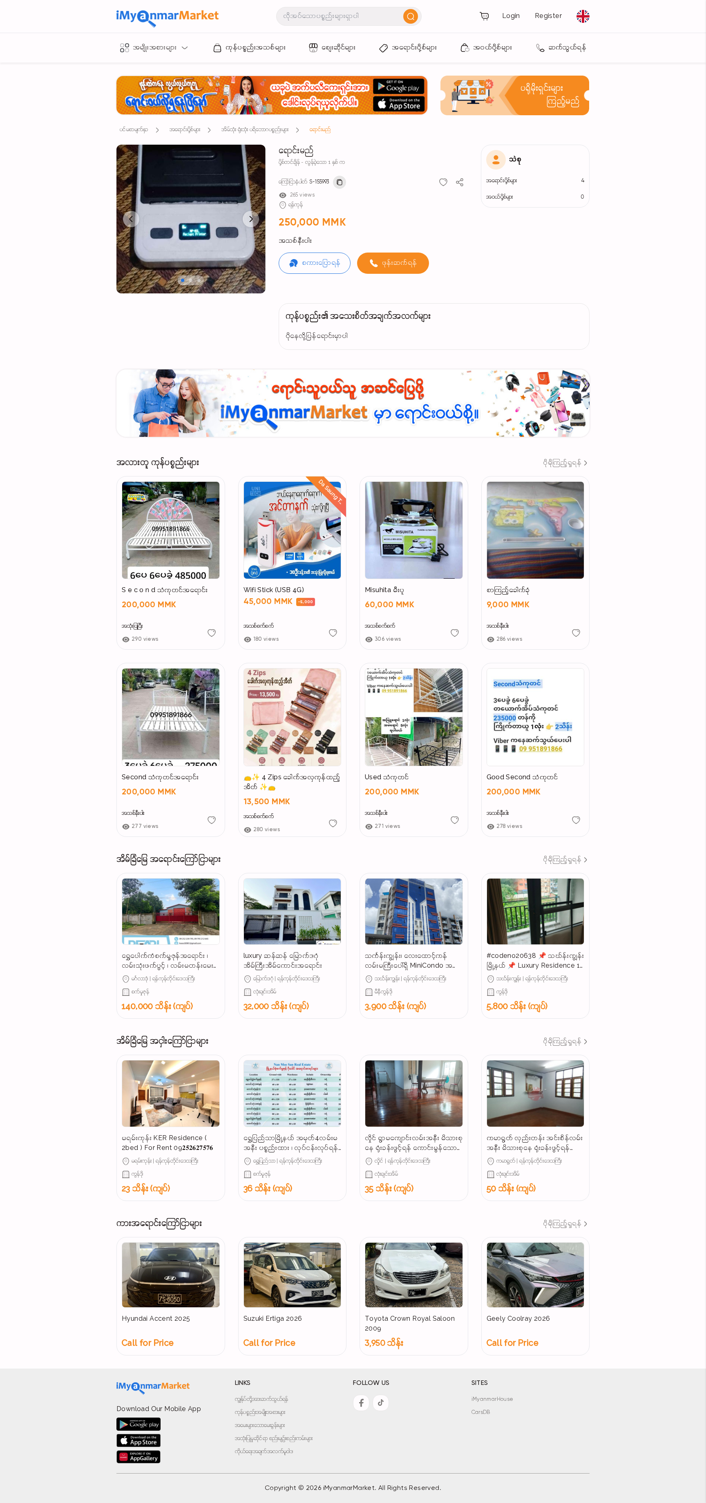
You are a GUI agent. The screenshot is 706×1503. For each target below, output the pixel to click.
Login (511, 16)
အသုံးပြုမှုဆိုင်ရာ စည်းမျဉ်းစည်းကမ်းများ (274, 1438)
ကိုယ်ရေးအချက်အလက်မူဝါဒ (264, 1451)
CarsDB (480, 1412)
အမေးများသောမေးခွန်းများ (260, 1425)
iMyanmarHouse (492, 1399)
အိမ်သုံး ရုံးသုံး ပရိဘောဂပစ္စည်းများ (254, 129)
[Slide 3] (199, 280)
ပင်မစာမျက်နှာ (134, 129)
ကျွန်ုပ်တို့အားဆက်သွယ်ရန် (261, 1399)
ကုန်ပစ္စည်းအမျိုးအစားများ (260, 1412)
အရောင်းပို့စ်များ (185, 129)
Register (548, 16)
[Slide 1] (182, 280)
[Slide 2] (190, 280)
